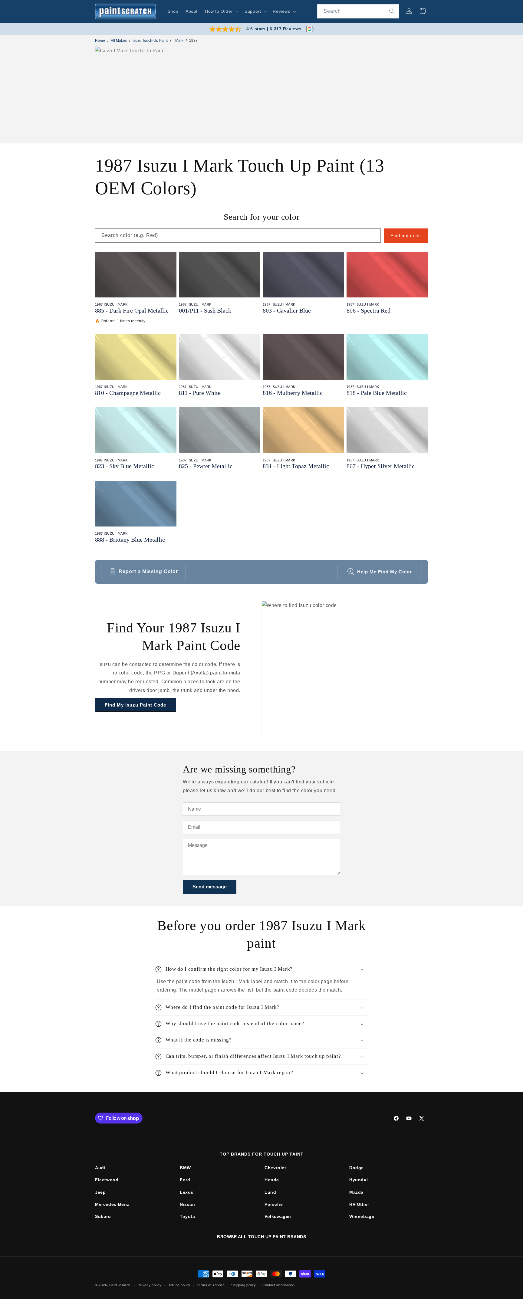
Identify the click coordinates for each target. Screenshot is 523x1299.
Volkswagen (278, 1216)
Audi (100, 1167)
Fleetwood (106, 1179)
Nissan (187, 1204)
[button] (221, 11)
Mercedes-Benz (112, 1204)
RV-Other (359, 1204)
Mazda (356, 1192)
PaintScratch (119, 1285)
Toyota (187, 1216)
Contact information (278, 1285)
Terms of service (211, 1285)
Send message (209, 886)
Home (100, 40)
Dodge (356, 1167)
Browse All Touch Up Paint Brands (261, 1236)
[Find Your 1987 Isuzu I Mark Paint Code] (345, 670)
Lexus (186, 1192)
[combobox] (358, 11)
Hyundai (358, 1179)
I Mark (178, 40)
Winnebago (361, 1216)
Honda (272, 1179)
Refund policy (179, 1285)
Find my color (405, 235)
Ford (185, 1179)
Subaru (103, 1216)
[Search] (392, 11)
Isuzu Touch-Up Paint (150, 40)
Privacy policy (149, 1285)
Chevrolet (275, 1167)
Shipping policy (243, 1285)
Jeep (100, 1192)
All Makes (119, 40)
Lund (270, 1192)
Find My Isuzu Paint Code (135, 704)
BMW (185, 1167)
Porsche (274, 1204)
